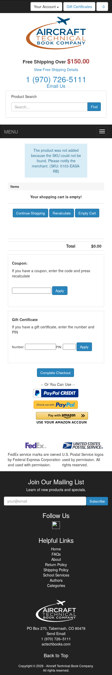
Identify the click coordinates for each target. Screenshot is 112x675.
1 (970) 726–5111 (56, 638)
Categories (56, 585)
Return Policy (56, 564)
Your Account (45, 6)
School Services (56, 575)
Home (56, 548)
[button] (30, 213)
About (56, 559)
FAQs (56, 554)
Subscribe (97, 501)
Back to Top (56, 655)
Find (94, 106)
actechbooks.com (56, 644)
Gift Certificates (79, 6)
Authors (56, 580)
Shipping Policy (56, 569)
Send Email (56, 633)
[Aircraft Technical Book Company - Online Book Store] (56, 34)
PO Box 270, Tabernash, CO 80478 (56, 628)
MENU (11, 131)
